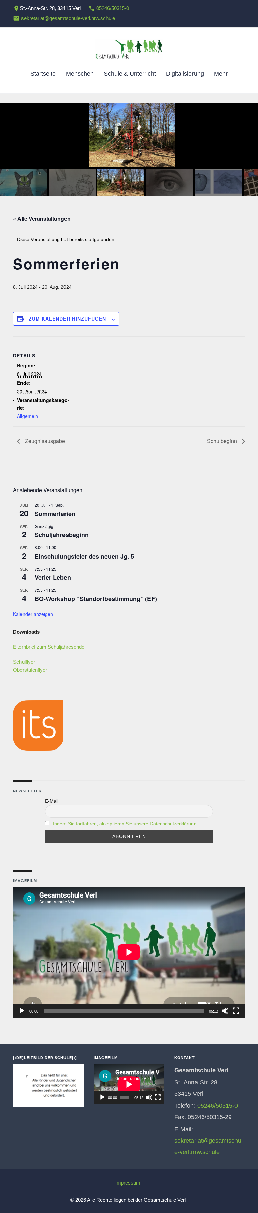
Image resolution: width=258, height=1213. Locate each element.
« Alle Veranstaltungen (42, 218)
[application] (129, 952)
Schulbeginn (223, 441)
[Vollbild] (236, 1010)
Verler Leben (53, 577)
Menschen (80, 73)
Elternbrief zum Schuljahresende (48, 647)
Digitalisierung (185, 73)
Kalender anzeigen (33, 614)
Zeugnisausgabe (44, 441)
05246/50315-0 (112, 8)
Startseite (43, 73)
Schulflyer (24, 662)
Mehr (221, 73)
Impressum (127, 1183)
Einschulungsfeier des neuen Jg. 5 (84, 556)
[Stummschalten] (225, 1010)
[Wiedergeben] (21, 1010)
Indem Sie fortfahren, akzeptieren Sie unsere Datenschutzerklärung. (125, 823)
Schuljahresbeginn (62, 534)
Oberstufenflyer (30, 670)
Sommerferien (55, 513)
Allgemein (27, 416)
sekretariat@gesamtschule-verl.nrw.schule (68, 18)
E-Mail (51, 801)
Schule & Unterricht (130, 73)
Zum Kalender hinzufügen (67, 318)
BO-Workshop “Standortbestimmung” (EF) (96, 598)
